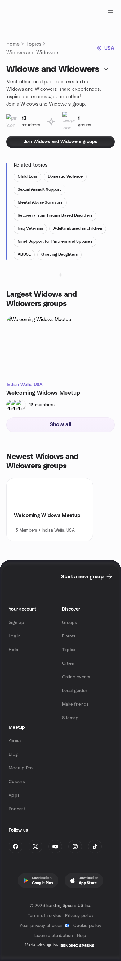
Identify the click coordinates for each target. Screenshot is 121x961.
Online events (76, 677)
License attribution (53, 935)
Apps (14, 795)
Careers (17, 782)
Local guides (75, 691)
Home (13, 43)
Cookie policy (87, 926)
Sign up (16, 622)
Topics (33, 43)
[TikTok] (95, 846)
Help (13, 650)
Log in (15, 636)
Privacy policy (79, 916)
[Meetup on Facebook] (15, 846)
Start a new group (82, 576)
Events (69, 636)
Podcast (17, 809)
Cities (68, 663)
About (15, 741)
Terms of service (44, 916)
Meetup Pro (21, 768)
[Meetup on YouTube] (55, 846)
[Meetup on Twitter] (35, 846)
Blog (13, 754)
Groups (69, 622)
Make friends (75, 704)
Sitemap (70, 718)
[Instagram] (75, 846)
